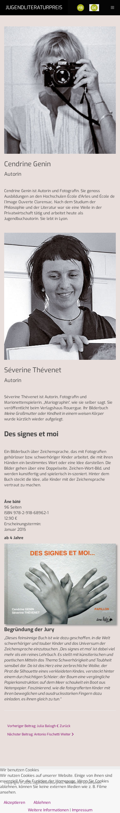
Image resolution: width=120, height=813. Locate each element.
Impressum (82, 810)
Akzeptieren (14, 802)
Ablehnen (42, 802)
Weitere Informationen (48, 810)
